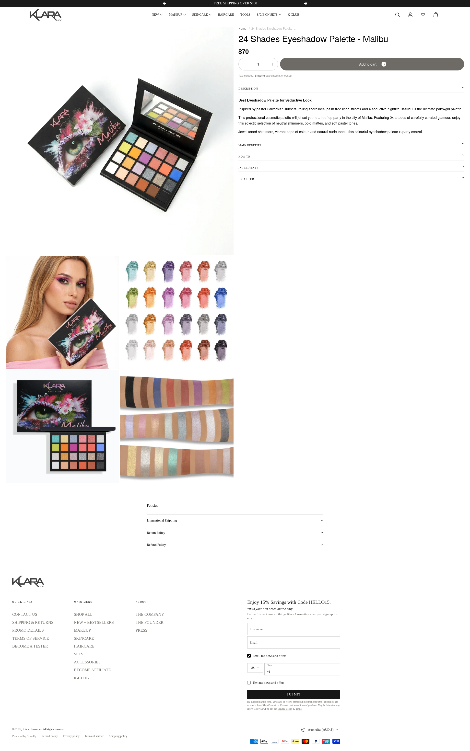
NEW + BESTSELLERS (94, 622)
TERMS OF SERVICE (30, 638)
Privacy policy (71, 736)
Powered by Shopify (24, 736)
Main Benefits (249, 145)
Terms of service (94, 736)
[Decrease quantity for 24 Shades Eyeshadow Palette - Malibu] (244, 64)
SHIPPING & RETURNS (32, 622)
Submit (294, 694)
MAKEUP (175, 14)
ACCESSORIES (87, 662)
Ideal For (246, 179)
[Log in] (410, 14)
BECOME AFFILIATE (92, 670)
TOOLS (245, 14)
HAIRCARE (226, 14)
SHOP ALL (83, 614)
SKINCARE (200, 14)
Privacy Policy (285, 708)
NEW (155, 14)
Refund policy (49, 736)
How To (244, 156)
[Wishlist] (423, 14)
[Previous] (164, 3)
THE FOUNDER (150, 622)
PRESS (141, 630)
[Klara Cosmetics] (45, 15)
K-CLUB (293, 14)
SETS (78, 654)
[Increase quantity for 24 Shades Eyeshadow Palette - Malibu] (272, 64)
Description (248, 88)
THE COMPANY (150, 614)
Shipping (260, 75)
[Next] (305, 3)
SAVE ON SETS (267, 14)
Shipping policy (118, 736)
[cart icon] (435, 14)
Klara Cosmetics (32, 729)
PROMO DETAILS (28, 630)
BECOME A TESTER (30, 646)
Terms (299, 708)
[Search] (397, 14)
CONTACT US (24, 614)
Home (242, 28)
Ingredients (248, 167)
